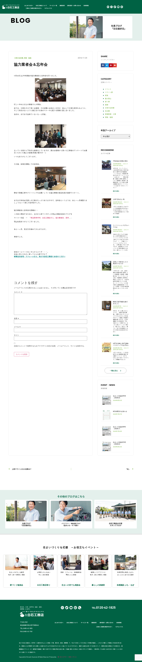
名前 (16, 318)
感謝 (106, 105)
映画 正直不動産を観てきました (120, 302)
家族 (106, 95)
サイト (16, 335)
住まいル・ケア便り (71, 524)
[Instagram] (111, 7)
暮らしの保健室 (98, 585)
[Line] (121, 7)
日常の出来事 (18, 58)
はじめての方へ (28, 5)
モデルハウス (48, 8)
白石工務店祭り (43, 585)
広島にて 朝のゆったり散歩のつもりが (120, 262)
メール (17, 327)
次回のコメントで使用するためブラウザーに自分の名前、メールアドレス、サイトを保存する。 (49, 346)
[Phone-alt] (79, 607)
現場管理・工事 (110, 114)
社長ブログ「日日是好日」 (118, 27)
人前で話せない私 (119, 199)
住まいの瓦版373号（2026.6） (119, 443)
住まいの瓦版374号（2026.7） (119, 427)
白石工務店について (41, 5)
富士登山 (108, 98)
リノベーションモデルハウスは (121, 226)
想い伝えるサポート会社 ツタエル (67, 657)
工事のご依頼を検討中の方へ (34, 8)
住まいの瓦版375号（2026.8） (119, 397)
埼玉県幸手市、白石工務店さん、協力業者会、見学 (50, 217)
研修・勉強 (27, 58)
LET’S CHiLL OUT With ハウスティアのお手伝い (121, 344)
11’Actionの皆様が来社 (120, 161)
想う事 (107, 101)
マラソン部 (109, 92)
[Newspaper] (108, 7)
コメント (18, 292)
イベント (108, 89)
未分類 (107, 111)
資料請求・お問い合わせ (74, 5)
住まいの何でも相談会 (71, 585)
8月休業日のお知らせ (120, 411)
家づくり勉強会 (16, 585)
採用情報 (86, 5)
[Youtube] (118, 7)
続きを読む (116, 191)
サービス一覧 (53, 5)
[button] (103, 65)
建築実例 (62, 5)
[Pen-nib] (115, 7)
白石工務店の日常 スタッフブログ (115, 524)
